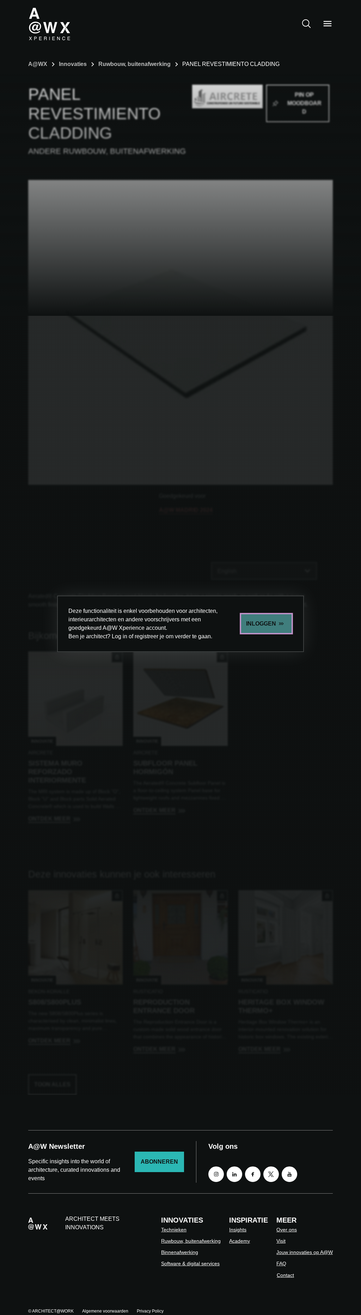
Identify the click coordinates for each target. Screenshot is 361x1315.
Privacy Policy (150, 1311)
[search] (306, 23)
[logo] (49, 23)
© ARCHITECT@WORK (51, 1311)
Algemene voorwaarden (105, 1311)
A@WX (37, 64)
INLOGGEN (261, 624)
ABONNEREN (159, 1162)
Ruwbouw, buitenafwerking (134, 64)
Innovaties (73, 64)
